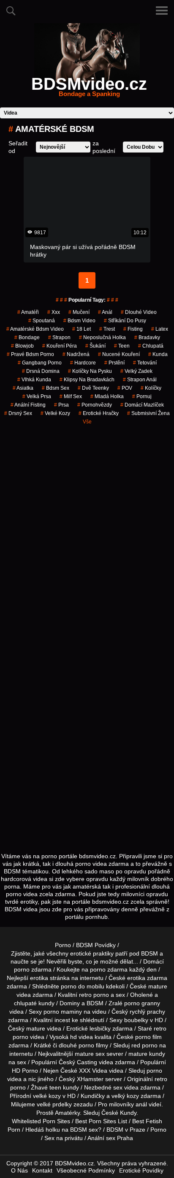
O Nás (19, 1170)
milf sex (71, 396)
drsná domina (41, 371)
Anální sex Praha (110, 1138)
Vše (87, 422)
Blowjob (22, 346)
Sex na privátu (63, 1138)
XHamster (90, 1079)
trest (107, 329)
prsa (61, 405)
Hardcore (83, 363)
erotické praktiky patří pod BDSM (114, 953)
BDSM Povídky (96, 945)
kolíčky (151, 388)
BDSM (95, 1003)
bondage (27, 337)
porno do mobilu (82, 986)
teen (55, 1087)
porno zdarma (109, 969)
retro (161, 1079)
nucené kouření (119, 354)
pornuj (142, 396)
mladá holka (107, 396)
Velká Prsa (36, 396)
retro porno (94, 994)
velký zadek (136, 371)
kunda (158, 354)
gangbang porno (40, 363)
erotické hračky (99, 413)
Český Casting (78, 1062)
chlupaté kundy (34, 1003)
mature (157, 986)
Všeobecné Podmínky (86, 1170)
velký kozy (125, 1095)
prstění (114, 363)
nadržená (76, 354)
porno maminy (63, 1011)
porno (22, 969)
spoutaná (41, 321)
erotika (39, 978)
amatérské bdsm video (35, 329)
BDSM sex (84, 1129)
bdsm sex (55, 388)
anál (105, 312)
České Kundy (118, 1112)
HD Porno (25, 1070)
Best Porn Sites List (101, 1121)
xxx (53, 312)
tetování (145, 363)
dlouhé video (139, 312)
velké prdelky (54, 1104)
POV (124, 388)
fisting (133, 329)
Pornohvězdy (94, 405)
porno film (148, 1036)
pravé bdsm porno (30, 354)
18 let (81, 329)
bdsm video (79, 321)
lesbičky (100, 1028)
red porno (144, 1045)
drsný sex (18, 413)
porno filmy (93, 1045)
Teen (122, 346)
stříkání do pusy (125, 321)
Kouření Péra (59, 346)
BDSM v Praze (125, 1129)
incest (62, 1020)
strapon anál (140, 380)
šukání (95, 346)
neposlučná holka (102, 337)
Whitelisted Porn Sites (41, 1121)
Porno (63, 945)
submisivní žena (148, 413)
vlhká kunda (34, 380)
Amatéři (28, 312)
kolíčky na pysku (90, 371)
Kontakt (42, 1170)
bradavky (147, 337)
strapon (59, 337)
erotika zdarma (147, 978)
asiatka (23, 388)
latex (159, 329)
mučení (79, 312)
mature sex (90, 1053)
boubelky (136, 1020)
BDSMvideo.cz (89, 89)
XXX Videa (93, 1070)
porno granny (142, 1003)
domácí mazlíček (142, 405)
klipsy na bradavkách (87, 380)
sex (117, 1087)
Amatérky (67, 1112)
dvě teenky (93, 388)
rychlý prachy (147, 1011)
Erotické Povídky (141, 1170)
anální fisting (28, 405)
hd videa (81, 1036)
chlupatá (150, 346)
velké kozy (55, 413)
